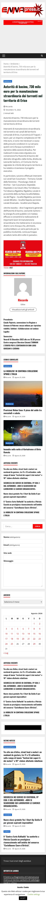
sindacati (9, 791)
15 (34, 633)
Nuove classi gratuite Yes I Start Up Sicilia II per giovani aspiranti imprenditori (22, 495)
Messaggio (8, 561)
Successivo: (22, 342)
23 (40, 639)
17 (6, 639)
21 (29, 639)
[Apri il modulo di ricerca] (42, 55)
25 (12, 644)
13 (23, 633)
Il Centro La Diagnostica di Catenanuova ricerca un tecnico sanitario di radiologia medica (21, 880)
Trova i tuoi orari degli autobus (17, 861)
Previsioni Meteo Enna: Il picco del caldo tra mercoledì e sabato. (23, 412)
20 (23, 639)
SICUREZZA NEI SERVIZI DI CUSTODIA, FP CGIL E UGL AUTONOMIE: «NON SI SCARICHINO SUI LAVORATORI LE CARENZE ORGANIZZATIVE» (22, 486)
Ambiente (7, 81)
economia (7, 815)
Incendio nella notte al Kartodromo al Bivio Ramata (22, 451)
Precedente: (22, 325)
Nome (12, 537)
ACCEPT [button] (23, 898)
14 (29, 633)
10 (6, 633)
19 (18, 639)
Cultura (7, 831)
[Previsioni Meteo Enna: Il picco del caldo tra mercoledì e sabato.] (23, 394)
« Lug (6, 653)
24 (6, 644)
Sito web (8, 553)
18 (12, 639)
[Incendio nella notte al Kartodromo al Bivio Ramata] (23, 433)
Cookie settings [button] (34, 894)
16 (40, 633)
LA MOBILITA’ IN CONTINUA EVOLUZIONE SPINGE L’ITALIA (21, 373)
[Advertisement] (23, 38)
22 (34, 639)
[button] (3, 55)
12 (18, 633)
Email (12, 545)
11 (12, 633)
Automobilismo (9, 747)
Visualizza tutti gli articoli (23, 309)
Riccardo (9, 106)
